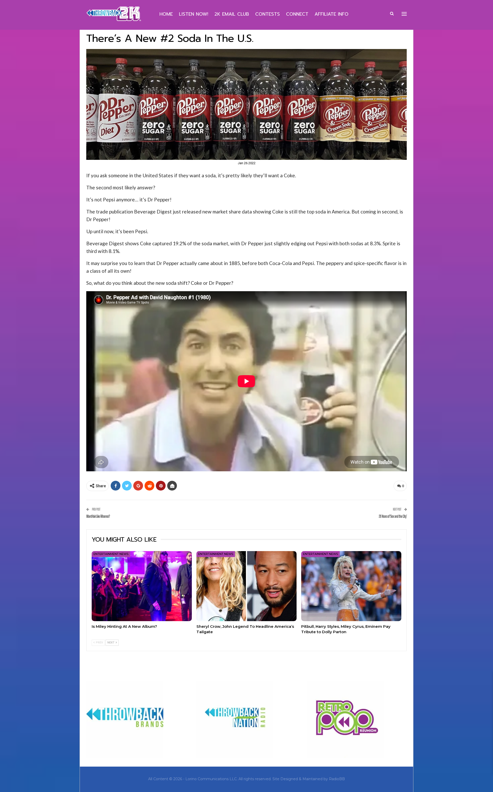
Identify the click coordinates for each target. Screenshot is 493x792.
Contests (267, 14)
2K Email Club (231, 14)
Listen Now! (193, 14)
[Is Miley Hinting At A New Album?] (142, 586)
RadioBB (337, 779)
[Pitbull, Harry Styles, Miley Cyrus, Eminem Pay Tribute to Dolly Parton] (351, 586)
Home (166, 14)
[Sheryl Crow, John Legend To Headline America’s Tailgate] (246, 586)
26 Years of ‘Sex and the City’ (393, 516)
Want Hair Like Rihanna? (98, 516)
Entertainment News (110, 554)
